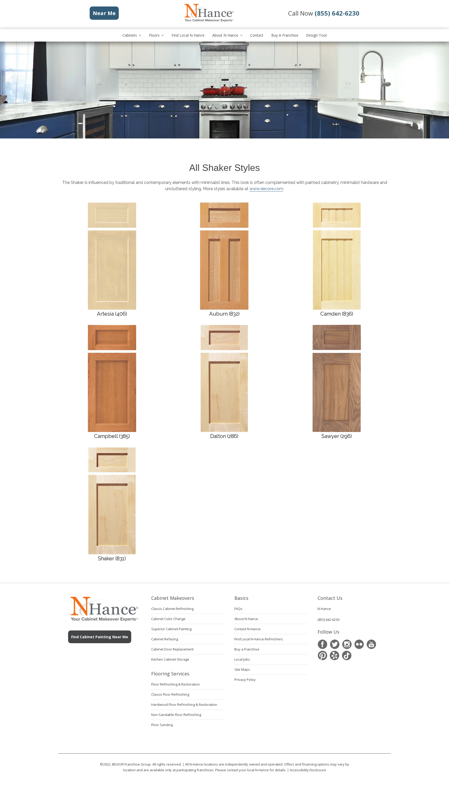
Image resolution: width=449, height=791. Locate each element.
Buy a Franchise (284, 35)
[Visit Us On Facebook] (322, 644)
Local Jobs (242, 659)
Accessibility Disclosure (308, 770)
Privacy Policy (245, 679)
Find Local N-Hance (187, 35)
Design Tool (316, 35)
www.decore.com (266, 188)
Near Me (104, 13)
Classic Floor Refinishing (170, 694)
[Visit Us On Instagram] (347, 644)
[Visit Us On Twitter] (334, 644)
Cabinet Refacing (164, 639)
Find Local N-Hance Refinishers (258, 639)
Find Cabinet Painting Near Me (99, 636)
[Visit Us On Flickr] (359, 644)
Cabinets (129, 35)
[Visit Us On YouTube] (371, 644)
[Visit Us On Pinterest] (322, 655)
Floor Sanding (162, 724)
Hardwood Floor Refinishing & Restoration (184, 704)
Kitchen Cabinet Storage (170, 659)
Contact (256, 35)
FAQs (238, 608)
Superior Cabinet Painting (171, 629)
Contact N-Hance (247, 629)
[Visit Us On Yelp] (334, 655)
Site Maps (242, 669)
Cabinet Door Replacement (172, 649)
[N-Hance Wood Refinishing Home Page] (209, 20)
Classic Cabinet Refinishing (172, 608)
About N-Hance (225, 35)
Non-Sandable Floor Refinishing (176, 714)
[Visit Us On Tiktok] (347, 655)
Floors (154, 35)
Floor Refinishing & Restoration (175, 684)
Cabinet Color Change (168, 618)
